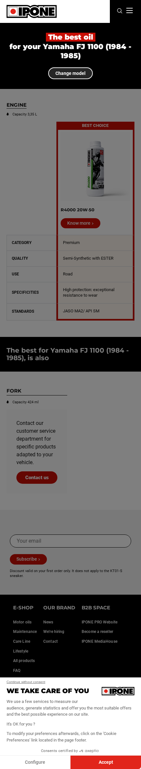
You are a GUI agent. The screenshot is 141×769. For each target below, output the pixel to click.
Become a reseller (97, 631)
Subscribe (26, 559)
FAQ (16, 670)
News (48, 622)
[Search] (119, 11)
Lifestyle (20, 651)
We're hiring (53, 631)
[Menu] (129, 10)
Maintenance (25, 631)
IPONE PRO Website (99, 622)
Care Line (21, 641)
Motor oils (22, 622)
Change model (70, 73)
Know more (79, 223)
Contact (50, 641)
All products (24, 660)
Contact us (37, 478)
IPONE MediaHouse (99, 641)
